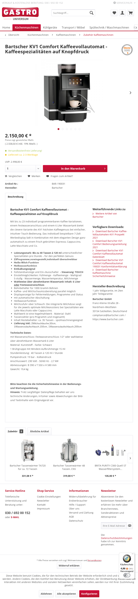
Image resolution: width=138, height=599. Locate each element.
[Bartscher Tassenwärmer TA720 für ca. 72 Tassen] (28, 450)
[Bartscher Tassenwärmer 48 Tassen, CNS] (69, 450)
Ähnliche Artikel (39, 431)
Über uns (74, 508)
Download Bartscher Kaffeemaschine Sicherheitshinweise (105, 273)
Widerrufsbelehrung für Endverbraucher (82, 498)
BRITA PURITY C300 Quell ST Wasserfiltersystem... (110, 467)
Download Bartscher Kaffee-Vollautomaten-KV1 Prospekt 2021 (110, 234)
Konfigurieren (89, 593)
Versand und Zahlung (81, 512)
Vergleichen (15, 176)
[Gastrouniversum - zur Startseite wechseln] (20, 14)
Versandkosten (94, 560)
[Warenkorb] (130, 12)
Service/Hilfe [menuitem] (124, 2)
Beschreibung (15, 196)
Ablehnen (46, 593)
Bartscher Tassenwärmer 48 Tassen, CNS (69, 467)
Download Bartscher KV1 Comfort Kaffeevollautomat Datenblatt (108, 253)
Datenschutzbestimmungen (116, 538)
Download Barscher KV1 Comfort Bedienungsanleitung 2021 (110, 244)
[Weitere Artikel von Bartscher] (127, 50)
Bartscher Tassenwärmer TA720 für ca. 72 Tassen (28, 467)
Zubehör (15, 431)
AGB (71, 516)
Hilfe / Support (77, 504)
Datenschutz (76, 520)
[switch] (127, 575)
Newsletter (43, 500)
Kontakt (41, 504)
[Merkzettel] (114, 12)
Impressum (43, 508)
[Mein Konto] (122, 12)
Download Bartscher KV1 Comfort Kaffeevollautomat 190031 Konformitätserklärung (110, 263)
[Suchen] (91, 12)
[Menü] (133, 555)
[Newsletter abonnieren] (129, 525)
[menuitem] (73, 12)
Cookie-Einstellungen (49, 496)
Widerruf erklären (69, 565)
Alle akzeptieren (66, 593)
